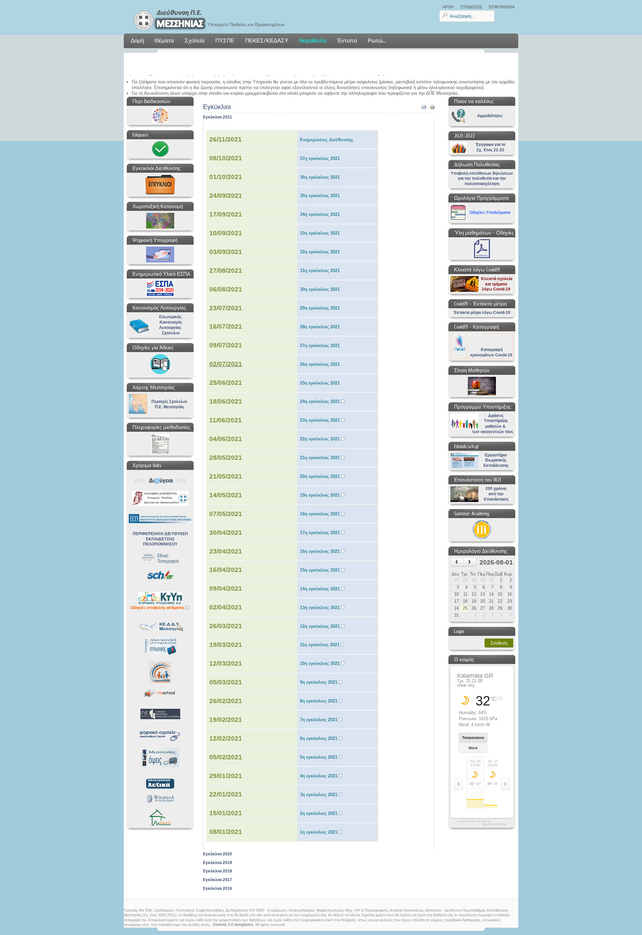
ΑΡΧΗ (448, 7)
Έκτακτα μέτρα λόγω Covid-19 (481, 312)
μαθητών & (495, 426)
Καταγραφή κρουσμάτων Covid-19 (491, 352)
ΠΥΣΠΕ (224, 40)
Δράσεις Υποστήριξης (496, 418)
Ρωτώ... (377, 40)
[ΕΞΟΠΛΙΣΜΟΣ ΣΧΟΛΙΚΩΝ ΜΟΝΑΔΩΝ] (160, 598)
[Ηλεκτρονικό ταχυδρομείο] (423, 108)
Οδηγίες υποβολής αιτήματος (157, 607)
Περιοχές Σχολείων (169, 401)
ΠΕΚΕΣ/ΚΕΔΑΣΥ (266, 40)
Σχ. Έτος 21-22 (490, 150)
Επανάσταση (496, 499)
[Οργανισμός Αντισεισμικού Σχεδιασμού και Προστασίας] (160, 817)
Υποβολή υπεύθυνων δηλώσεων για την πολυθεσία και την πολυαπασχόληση (482, 178)
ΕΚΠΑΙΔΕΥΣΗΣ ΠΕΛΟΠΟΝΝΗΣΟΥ (160, 542)
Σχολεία (195, 40)
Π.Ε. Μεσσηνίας (169, 407)
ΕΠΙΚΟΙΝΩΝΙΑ (502, 7)
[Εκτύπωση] (432, 108)
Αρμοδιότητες (490, 115)
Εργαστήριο (496, 455)
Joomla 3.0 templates (233, 924)
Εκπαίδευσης (496, 465)
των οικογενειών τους (492, 431)
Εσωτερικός (170, 317)
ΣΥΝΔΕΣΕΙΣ (471, 7)
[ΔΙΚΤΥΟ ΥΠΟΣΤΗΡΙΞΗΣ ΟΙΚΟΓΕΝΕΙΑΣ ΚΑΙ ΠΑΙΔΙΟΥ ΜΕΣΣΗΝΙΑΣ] (160, 672)
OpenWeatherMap (494, 824)
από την (496, 494)
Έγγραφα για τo (490, 144)
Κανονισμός (170, 322)
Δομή (137, 40)
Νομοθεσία (312, 40)
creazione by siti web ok (474, 821)
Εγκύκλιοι (217, 107)
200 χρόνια (496, 488)
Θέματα (164, 40)
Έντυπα (347, 40)
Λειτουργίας (170, 327)
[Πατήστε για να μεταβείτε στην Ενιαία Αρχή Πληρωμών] (160, 444)
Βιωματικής (496, 460)
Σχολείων (171, 333)
